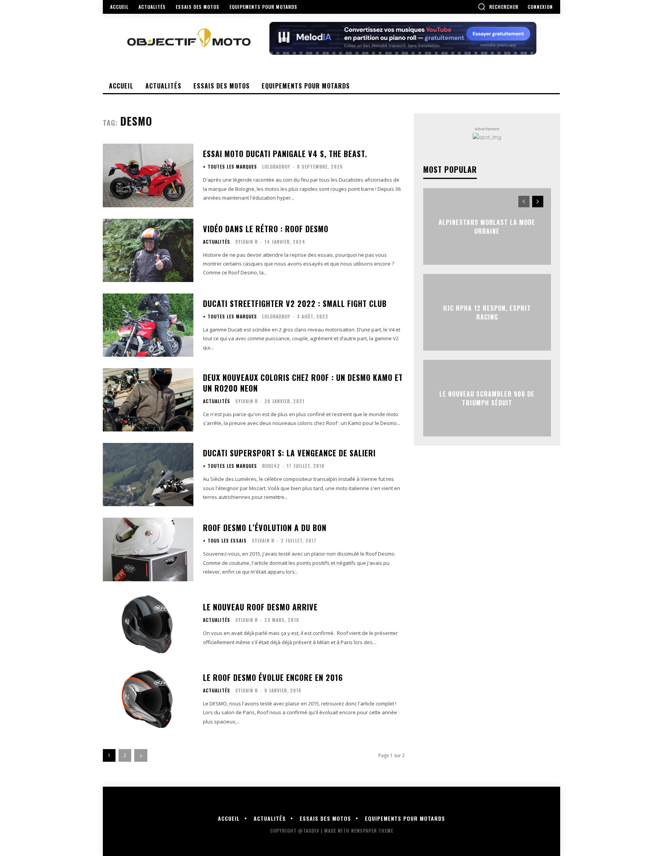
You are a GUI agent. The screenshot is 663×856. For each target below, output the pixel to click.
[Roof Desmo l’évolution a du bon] (148, 549)
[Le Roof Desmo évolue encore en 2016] (148, 699)
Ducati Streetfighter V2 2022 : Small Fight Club (295, 303)
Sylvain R (246, 241)
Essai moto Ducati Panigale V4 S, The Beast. (285, 153)
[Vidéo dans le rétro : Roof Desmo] (148, 250)
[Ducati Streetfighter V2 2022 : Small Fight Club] (148, 325)
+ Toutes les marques (230, 166)
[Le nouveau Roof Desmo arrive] (148, 624)
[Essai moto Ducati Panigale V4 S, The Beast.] (148, 175)
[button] (498, 6)
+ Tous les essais (225, 540)
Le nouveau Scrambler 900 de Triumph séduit (486, 398)
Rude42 (271, 465)
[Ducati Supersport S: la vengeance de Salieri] (148, 474)
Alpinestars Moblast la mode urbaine (487, 226)
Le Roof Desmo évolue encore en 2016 (273, 677)
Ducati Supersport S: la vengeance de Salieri (289, 453)
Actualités (216, 241)
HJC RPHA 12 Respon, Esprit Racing (487, 312)
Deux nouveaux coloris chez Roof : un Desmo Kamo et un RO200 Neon (303, 383)
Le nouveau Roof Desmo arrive (260, 607)
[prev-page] (523, 201)
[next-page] (140, 755)
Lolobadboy (276, 166)
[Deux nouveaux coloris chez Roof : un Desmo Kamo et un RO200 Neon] (148, 399)
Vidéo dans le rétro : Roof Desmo (265, 228)
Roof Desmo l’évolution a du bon (265, 527)
